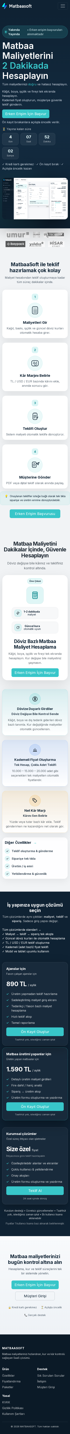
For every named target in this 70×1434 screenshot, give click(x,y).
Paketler (7, 1387)
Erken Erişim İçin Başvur (25, 114)
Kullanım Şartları (13, 1414)
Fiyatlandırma (11, 1381)
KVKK (6, 1402)
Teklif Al (35, 1191)
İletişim (41, 1381)
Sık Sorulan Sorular (51, 1375)
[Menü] (63, 6)
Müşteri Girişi (35, 1296)
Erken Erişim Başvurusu (35, 514)
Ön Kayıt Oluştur (35, 1032)
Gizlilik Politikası (12, 1408)
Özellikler (8, 1375)
